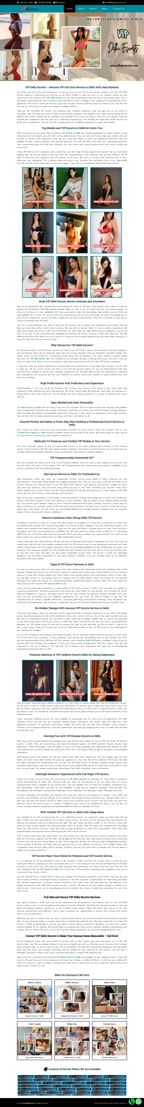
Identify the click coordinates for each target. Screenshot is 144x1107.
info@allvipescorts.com (115, 2)
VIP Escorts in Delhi (71, 133)
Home (70, 8)
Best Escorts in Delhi (31, 407)
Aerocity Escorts (25, 1076)
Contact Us (118, 8)
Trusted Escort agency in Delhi (31, 432)
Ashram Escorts (94, 1076)
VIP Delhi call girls (78, 779)
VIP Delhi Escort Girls (40, 358)
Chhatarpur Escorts (82, 1080)
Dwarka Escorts (44, 1086)
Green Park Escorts (67, 1089)
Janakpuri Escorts (54, 1093)
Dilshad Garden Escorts (27, 1086)
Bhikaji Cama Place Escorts (114, 1076)
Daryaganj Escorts (51, 1083)
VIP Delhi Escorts (54, 97)
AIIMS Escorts (41, 1076)
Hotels (116, 1103)
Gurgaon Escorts (84, 1089)
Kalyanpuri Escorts (99, 1093)
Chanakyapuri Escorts (42, 1080)
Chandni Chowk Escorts (62, 1080)
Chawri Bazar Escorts (100, 1080)
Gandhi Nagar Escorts (81, 1086)
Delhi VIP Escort (93, 640)
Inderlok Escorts (37, 1093)
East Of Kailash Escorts (62, 1086)
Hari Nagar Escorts (100, 1089)
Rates (105, 8)
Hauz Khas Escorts (117, 1089)
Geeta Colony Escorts (100, 1086)
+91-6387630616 (44, 2)
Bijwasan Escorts (25, 1080)
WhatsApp (60, 2)
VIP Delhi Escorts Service (52, 309)
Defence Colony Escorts (73, 1083)
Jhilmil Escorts (69, 1093)
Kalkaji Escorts (83, 1093)
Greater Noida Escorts (48, 1089)
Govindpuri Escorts (118, 1086)
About (81, 8)
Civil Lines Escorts (118, 1080)
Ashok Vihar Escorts (77, 1076)
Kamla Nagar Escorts (117, 1093)
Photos (93, 8)
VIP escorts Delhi (52, 583)
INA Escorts (24, 1093)
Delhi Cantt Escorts (95, 1083)
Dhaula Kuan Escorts (116, 1083)
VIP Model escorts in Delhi (68, 957)
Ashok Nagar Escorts (58, 1076)
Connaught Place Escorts (29, 1083)
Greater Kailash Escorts (28, 1089)
